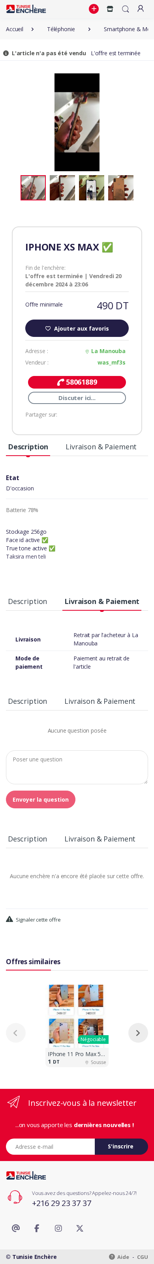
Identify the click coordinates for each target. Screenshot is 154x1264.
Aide (122, 1256)
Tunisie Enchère (34, 1256)
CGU (142, 1256)
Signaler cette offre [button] (38, 919)
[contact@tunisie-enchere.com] (16, 1228)
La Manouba (108, 351)
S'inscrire (120, 1146)
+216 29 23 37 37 (61, 1203)
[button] (95, 9)
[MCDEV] (26, 8)
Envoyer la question (41, 799)
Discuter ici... (77, 398)
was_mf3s (112, 362)
